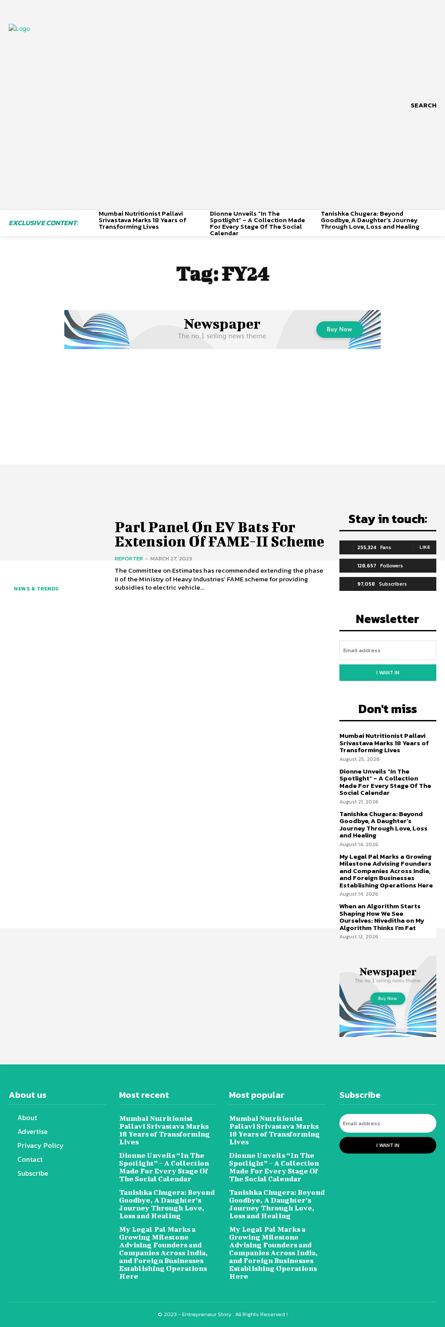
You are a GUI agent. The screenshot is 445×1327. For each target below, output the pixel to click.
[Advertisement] (222, 416)
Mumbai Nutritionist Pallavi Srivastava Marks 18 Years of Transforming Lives (142, 219)
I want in (387, 673)
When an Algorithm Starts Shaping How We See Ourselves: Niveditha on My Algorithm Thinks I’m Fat (381, 917)
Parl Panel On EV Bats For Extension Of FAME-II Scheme (219, 534)
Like (424, 546)
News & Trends (36, 589)
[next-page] (433, 222)
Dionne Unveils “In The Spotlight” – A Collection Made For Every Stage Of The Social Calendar (257, 223)
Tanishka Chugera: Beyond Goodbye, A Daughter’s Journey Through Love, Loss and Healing (370, 219)
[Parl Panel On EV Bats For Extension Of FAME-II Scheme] (56, 555)
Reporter (129, 558)
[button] (423, 105)
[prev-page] (88, 222)
